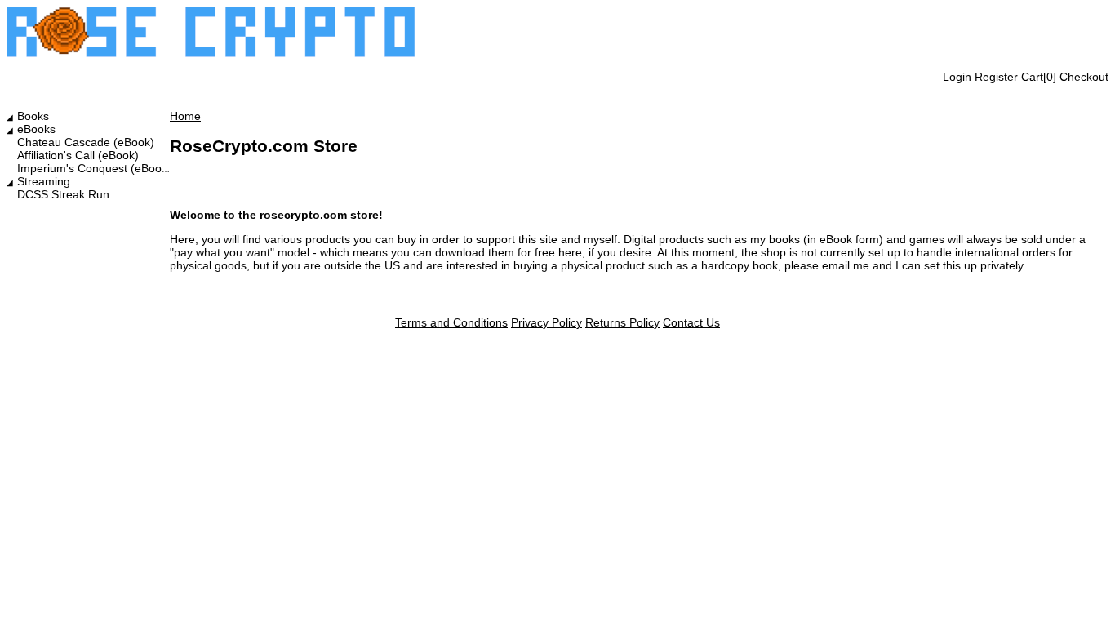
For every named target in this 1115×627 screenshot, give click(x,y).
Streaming (43, 181)
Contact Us (691, 322)
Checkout (1083, 76)
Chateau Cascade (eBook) (85, 142)
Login (957, 76)
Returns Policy (622, 322)
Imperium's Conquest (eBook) (94, 168)
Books (33, 115)
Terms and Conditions (451, 322)
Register (996, 76)
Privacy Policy (546, 322)
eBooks (36, 129)
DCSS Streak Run (63, 194)
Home (185, 115)
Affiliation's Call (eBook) (78, 155)
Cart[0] (1038, 76)
